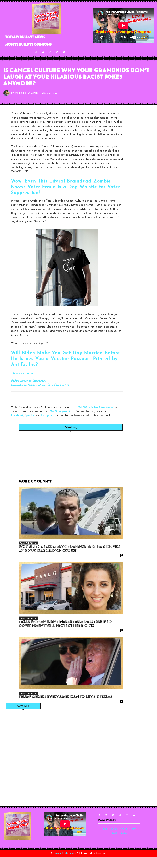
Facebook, (17, 415)
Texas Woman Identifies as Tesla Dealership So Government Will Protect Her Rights (65, 624)
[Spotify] (43, 52)
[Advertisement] (71, 456)
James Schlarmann (27, 93)
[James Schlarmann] (7, 93)
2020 (124, 834)
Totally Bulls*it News (28, 543)
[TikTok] (50, 52)
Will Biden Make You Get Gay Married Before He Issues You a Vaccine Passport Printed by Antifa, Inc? (65, 359)
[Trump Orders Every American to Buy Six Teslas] (71, 663)
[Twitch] (56, 52)
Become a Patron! (23, 373)
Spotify (29, 415)
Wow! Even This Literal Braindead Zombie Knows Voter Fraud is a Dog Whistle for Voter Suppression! (65, 187)
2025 (104, 829)
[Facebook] (29, 52)
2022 (133, 829)
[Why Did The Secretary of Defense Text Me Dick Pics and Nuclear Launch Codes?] (71, 513)
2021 (114, 834)
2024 (114, 829)
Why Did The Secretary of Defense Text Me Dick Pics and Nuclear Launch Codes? (69, 549)
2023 (124, 829)
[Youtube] (63, 52)
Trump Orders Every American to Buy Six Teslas (65, 697)
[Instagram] (36, 52)
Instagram (47, 415)
